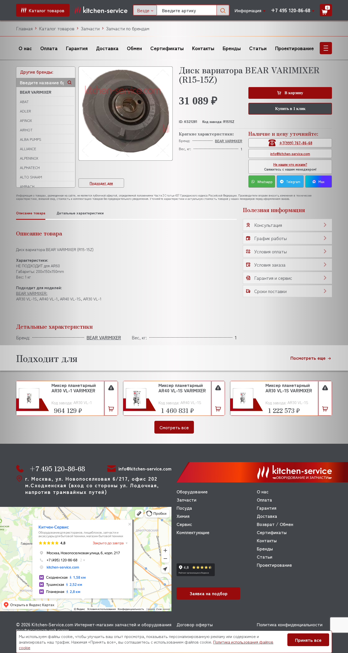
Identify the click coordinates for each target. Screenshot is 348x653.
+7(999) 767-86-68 (295, 142)
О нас (25, 48)
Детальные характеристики (80, 213)
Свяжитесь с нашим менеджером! (290, 167)
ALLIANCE (28, 148)
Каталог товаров (56, 28)
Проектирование (294, 48)
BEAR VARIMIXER (35, 92)
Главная (24, 28)
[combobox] (145, 10)
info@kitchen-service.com (290, 153)
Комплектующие (193, 532)
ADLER (25, 111)
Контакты (203, 48)
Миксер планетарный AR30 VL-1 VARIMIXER (73, 388)
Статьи (258, 48)
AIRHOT (26, 129)
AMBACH (27, 186)
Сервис (184, 524)
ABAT (24, 101)
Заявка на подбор (208, 593)
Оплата (49, 48)
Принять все (308, 639)
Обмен (134, 48)
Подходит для (101, 183)
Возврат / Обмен (275, 524)
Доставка (107, 48)
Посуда (184, 507)
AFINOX (26, 120)
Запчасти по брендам (127, 28)
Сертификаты (167, 48)
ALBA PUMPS (30, 139)
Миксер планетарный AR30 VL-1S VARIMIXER (288, 388)
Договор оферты (195, 624)
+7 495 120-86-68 (290, 10)
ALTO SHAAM (31, 176)
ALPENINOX (29, 158)
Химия (183, 516)
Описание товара (30, 213)
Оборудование (192, 491)
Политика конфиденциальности (290, 624)
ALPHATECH (30, 167)
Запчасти (90, 28)
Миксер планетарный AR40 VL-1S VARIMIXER (182, 388)
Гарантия (77, 48)
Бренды (232, 48)
